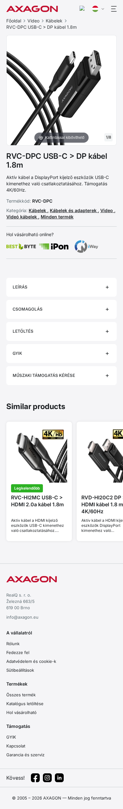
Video (33, 20)
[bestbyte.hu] (21, 246)
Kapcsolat (15, 745)
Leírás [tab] (20, 287)
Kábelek (54, 20)
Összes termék (21, 694)
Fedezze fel (17, 652)
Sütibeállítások (20, 670)
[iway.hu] (86, 246)
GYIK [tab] (17, 353)
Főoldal (13, 20)
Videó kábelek (22, 216)
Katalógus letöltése (25, 703)
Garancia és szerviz (25, 754)
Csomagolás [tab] (28, 309)
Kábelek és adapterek (74, 210)
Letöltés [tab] (23, 331)
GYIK (11, 737)
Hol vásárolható (21, 712)
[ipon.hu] (54, 246)
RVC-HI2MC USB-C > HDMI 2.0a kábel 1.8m (37, 501)
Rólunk (13, 643)
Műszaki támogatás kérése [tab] (44, 375)
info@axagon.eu (22, 617)
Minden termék (57, 216)
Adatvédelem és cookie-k (31, 661)
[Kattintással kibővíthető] (61, 89)
